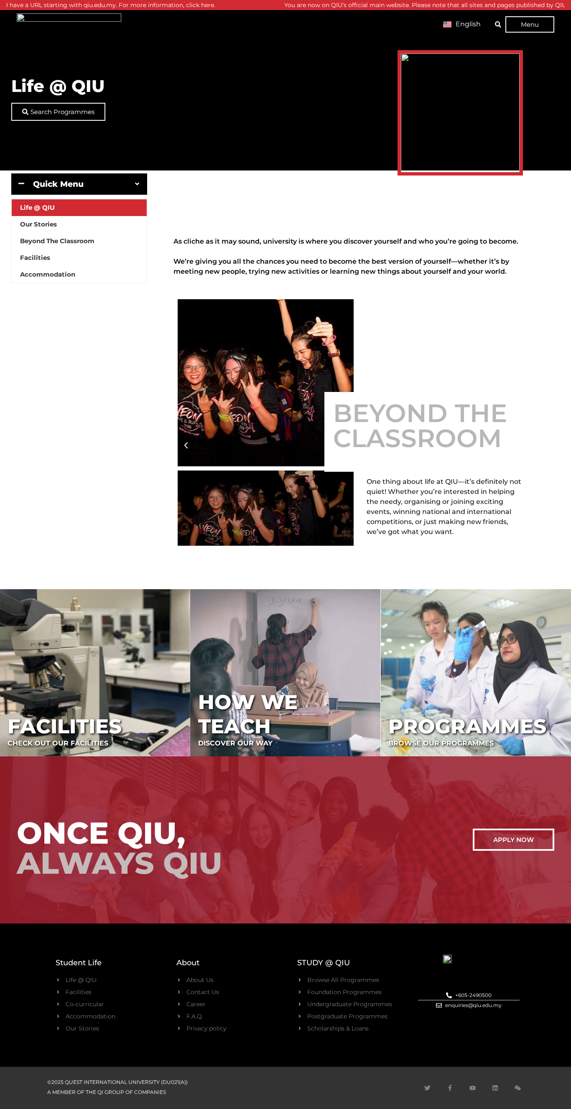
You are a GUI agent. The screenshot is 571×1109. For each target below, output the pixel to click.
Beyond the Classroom (420, 425)
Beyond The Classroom (57, 241)
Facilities (35, 258)
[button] (186, 445)
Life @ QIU (37, 207)
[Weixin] (517, 1087)
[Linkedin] (495, 1087)
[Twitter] (427, 1087)
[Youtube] (472, 1087)
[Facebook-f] (450, 1087)
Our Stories (38, 224)
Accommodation (47, 274)
